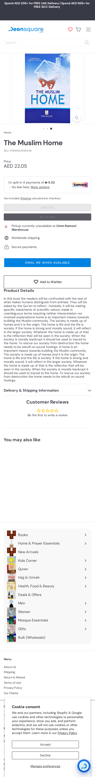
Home (7, 132)
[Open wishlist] (70, 29)
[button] (47, 262)
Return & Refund (14, 677)
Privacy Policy (67, 733)
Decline (45, 755)
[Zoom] (76, 118)
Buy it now (47, 217)
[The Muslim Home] (31, 479)
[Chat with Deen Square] (84, 766)
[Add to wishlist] (51, 453)
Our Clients (11, 693)
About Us (10, 667)
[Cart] (78, 29)
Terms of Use (12, 683)
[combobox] (47, 42)
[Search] (86, 42)
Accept (45, 744)
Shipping (25, 198)
